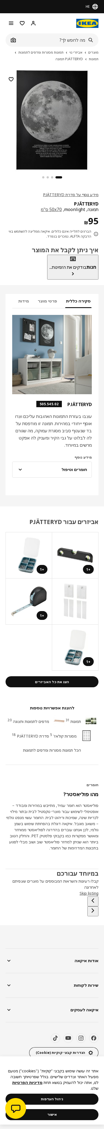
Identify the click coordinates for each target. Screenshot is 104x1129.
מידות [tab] (23, 301)
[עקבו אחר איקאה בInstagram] (81, 1038)
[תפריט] (11, 23)
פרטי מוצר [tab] (47, 301)
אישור (52, 1114)
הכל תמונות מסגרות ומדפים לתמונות (52, 750)
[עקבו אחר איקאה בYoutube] (68, 1038)
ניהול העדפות (52, 1099)
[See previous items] (92, 901)
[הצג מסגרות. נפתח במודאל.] (75, 601)
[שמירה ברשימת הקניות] (11, 79)
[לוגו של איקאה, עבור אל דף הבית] (87, 23)
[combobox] (58, 40)
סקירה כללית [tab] (78, 301)
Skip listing (89, 893)
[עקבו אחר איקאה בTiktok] (55, 1038)
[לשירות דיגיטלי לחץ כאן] (15, 1109)
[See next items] (92, 911)
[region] (52, 119)
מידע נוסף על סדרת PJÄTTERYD (70, 194)
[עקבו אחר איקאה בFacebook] (93, 1038)
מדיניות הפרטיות (27, 1082)
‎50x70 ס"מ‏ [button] (51, 209)
